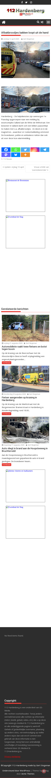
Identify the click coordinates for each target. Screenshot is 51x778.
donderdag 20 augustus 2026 (15, 394)
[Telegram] (44, 149)
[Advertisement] (25, 277)
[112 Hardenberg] (3, 22)
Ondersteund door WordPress (16, 770)
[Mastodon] (6, 154)
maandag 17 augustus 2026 (14, 445)
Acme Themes (27, 773)
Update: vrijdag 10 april (14, 167)
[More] (25, 154)
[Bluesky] (15, 154)
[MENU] (48, 22)
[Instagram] (35, 149)
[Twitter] (25, 149)
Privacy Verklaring (12, 756)
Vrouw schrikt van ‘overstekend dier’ (40, 168)
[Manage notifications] (44, 771)
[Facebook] (6, 149)
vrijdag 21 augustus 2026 (13, 343)
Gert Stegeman (28, 39)
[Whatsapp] (15, 149)
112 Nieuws (7, 159)
